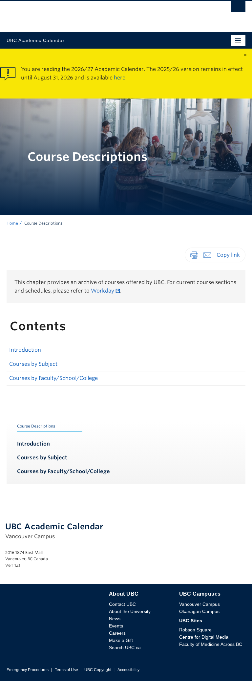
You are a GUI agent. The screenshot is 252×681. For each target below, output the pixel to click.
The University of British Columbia (90, 13)
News (114, 618)
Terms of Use (66, 670)
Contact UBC (122, 604)
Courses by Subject (33, 364)
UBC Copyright (97, 670)
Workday (102, 291)
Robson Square (195, 629)
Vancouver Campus (199, 604)
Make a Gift (121, 640)
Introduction (25, 350)
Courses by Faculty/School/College (53, 378)
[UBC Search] (238, 8)
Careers (117, 633)
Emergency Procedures (28, 670)
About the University (130, 611)
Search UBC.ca (125, 647)
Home (12, 223)
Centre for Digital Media (203, 637)
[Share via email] (207, 255)
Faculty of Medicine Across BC (210, 644)
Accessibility (128, 670)
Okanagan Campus (199, 611)
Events (116, 625)
